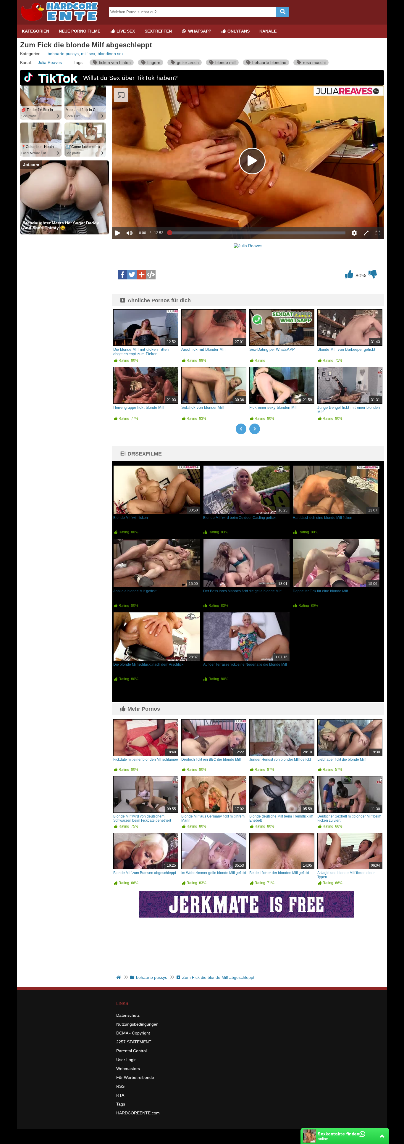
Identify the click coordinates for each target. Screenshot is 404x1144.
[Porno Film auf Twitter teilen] (132, 274)
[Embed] (151, 274)
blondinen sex (111, 53)
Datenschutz (128, 1015)
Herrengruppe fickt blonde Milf (138, 407)
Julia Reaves (50, 62)
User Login (126, 1059)
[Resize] (366, 233)
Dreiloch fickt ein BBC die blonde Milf (211, 759)
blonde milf (225, 62)
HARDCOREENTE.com (138, 1113)
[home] (119, 977)
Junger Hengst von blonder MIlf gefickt (280, 759)
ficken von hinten (114, 62)
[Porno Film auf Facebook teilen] (122, 274)
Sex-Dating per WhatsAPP (272, 349)
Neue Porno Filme (79, 31)
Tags (120, 1104)
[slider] (139, 214)
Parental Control (131, 1050)
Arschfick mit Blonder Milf (203, 349)
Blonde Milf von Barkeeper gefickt (346, 349)
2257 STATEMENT (133, 1042)
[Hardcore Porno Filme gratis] (61, 22)
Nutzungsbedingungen (137, 1024)
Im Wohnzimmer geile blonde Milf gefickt (213, 873)
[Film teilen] (141, 274)
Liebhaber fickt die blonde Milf (341, 759)
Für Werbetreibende (135, 1077)
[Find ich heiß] (349, 275)
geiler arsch (187, 62)
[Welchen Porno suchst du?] (282, 12)
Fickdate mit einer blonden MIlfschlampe (145, 759)
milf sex (88, 53)
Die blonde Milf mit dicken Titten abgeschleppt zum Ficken (141, 351)
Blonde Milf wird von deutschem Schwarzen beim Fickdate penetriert (142, 818)
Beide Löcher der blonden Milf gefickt (279, 873)
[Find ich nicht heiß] (372, 275)
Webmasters (128, 1068)
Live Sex (125, 31)
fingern (153, 62)
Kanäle (268, 31)
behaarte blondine (268, 62)
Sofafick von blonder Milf (202, 407)
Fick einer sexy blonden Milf (273, 407)
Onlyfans (238, 31)
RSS (120, 1086)
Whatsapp (199, 31)
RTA (120, 1095)
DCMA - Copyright (133, 1033)
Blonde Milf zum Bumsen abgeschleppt (144, 873)
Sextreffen (158, 31)
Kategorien (35, 31)
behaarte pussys (63, 53)
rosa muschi (314, 62)
